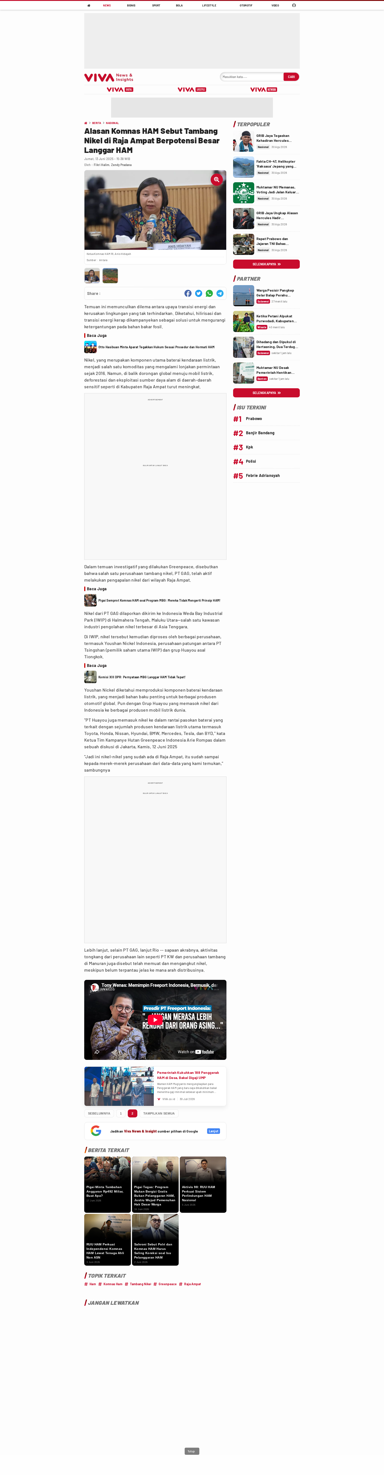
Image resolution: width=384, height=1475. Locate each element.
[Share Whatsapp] (209, 293)
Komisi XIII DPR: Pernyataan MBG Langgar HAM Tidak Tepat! (142, 677)
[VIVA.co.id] (111, 77)
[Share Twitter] (198, 293)
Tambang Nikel (140, 1284)
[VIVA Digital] (120, 89)
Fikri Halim (101, 165)
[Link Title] (243, 141)
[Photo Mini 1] (92, 276)
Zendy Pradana (121, 165)
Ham (93, 1284)
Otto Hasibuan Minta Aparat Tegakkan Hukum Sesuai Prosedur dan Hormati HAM (156, 347)
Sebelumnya (99, 1113)
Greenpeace (168, 1284)
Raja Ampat (192, 1284)
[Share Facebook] (188, 293)
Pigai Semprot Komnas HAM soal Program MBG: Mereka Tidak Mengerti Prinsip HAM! (159, 600)
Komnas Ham (113, 1284)
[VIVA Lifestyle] (192, 89)
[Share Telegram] (220, 293)
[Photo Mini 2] (110, 276)
